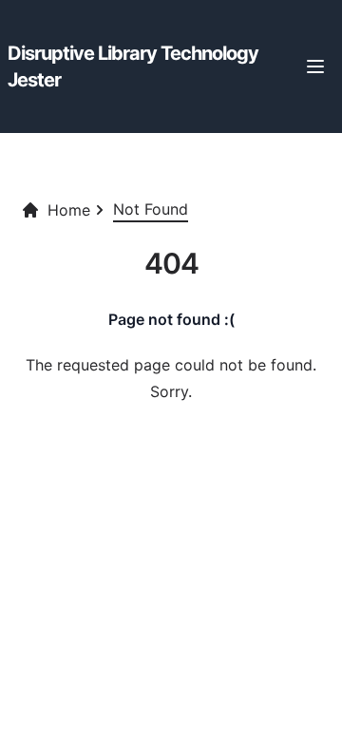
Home (69, 209)
